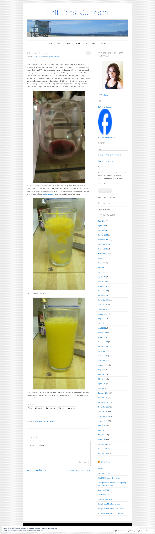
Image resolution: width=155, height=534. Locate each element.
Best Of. (67, 43)
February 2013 (103, 286)
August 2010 (102, 421)
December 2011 (103, 346)
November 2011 (104, 351)
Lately (100, 469)
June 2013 (102, 267)
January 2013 (103, 291)
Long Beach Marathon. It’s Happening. (112, 513)
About (58, 43)
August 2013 (102, 258)
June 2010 (102, 430)
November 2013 (104, 244)
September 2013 (104, 253)
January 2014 (103, 235)
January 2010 (103, 453)
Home (50, 43)
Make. (94, 43)
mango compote (48, 194)
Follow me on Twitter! (109, 154)
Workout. (104, 43)
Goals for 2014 (103, 490)
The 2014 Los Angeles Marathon (109, 478)
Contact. (77, 43)
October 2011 (103, 356)
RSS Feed (106, 462)
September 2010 (104, 416)
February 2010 (103, 449)
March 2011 (102, 388)
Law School (38, 421)
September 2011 (104, 360)
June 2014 (102, 221)
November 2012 (104, 300)
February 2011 (103, 393)
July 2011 (101, 370)
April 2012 (102, 328)
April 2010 (102, 439)
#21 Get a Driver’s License (79, 470)
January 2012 (103, 342)
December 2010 (103, 402)
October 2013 (103, 249)
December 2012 (103, 295)
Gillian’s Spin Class (105, 499)
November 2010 (104, 407)
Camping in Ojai (104, 473)
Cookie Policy (40, 530)
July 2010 (101, 425)
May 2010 (101, 435)
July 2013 (101, 263)
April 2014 (102, 226)
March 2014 (102, 230)
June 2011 (101, 374)
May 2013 (101, 272)
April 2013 (102, 277)
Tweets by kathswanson (106, 161)
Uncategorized (48, 421)
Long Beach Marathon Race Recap (110, 508)
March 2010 (102, 444)
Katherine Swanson (53, 56)
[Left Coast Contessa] (105, 135)
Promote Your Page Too (106, 137)
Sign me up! (105, 191)
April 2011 (102, 384)
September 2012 (104, 309)
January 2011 (103, 398)
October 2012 (103, 305)
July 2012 (101, 319)
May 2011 (101, 379)
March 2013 (102, 281)
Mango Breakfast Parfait (38, 470)
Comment (82, 462)
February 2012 (103, 337)
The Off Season (103, 495)
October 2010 (103, 411)
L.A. (86, 43)
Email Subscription (107, 166)
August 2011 (102, 365)
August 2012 (102, 314)
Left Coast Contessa (77, 12)
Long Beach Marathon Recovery (109, 504)
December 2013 (103, 240)
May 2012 (101, 323)
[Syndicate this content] (99, 462)
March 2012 (102, 333)
